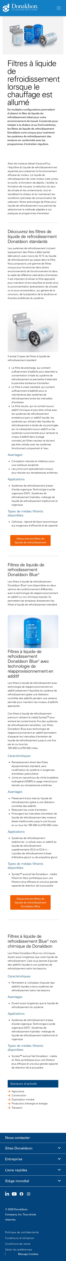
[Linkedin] (8, 1194)
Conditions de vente (17, 1243)
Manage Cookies (28, 1254)
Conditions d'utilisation (19, 1238)
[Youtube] (15, 1194)
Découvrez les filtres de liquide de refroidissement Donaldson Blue (30, 902)
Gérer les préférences (18, 1249)
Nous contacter (17, 1138)
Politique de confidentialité (22, 1232)
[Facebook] (22, 1194)
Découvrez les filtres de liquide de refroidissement (30, 540)
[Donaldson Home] (28, 8)
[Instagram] (29, 1194)
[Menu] (58, 8)
